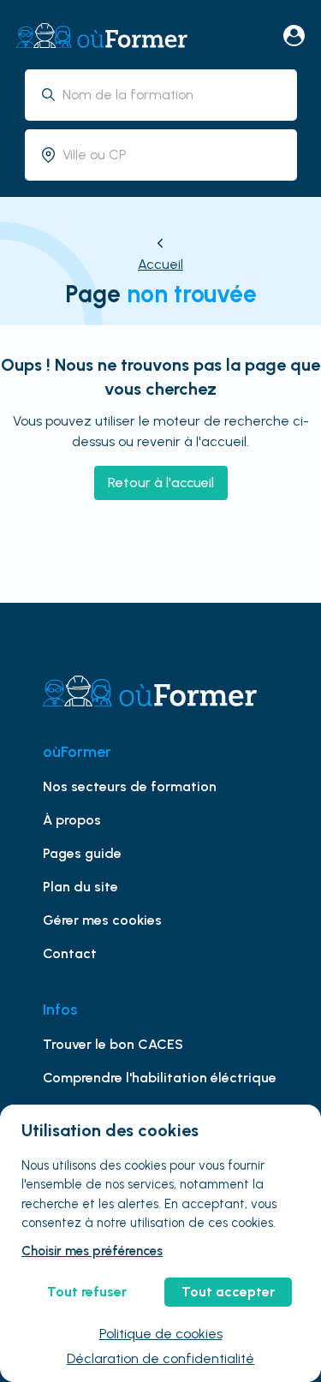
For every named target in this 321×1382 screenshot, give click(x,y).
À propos (72, 820)
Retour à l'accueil (161, 482)
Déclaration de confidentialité (160, 1358)
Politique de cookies (161, 1333)
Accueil (160, 264)
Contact (70, 953)
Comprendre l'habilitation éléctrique (159, 1077)
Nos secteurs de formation (130, 786)
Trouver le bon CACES (113, 1044)
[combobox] (173, 94)
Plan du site (80, 887)
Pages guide (82, 853)
